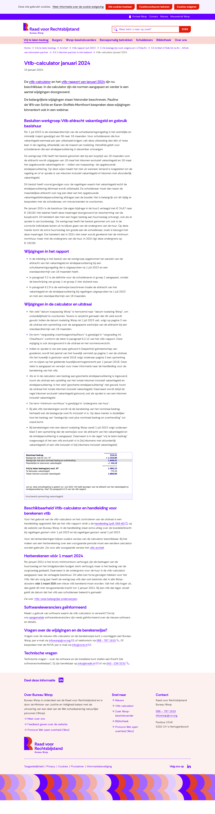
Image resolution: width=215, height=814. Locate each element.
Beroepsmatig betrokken (116, 40)
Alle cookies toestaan (120, 6)
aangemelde (36, 617)
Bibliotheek (163, 40)
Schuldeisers (144, 40)
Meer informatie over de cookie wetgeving (78, 6)
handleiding (109, 523)
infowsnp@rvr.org (60, 640)
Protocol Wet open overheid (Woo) (48, 730)
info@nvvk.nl (79, 645)
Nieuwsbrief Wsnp (180, 16)
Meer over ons (36, 718)
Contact (153, 16)
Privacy (51, 766)
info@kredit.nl (86, 663)
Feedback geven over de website (47, 724)
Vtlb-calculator (124, 706)
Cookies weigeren (187, 6)
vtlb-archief (97, 547)
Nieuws (164, 16)
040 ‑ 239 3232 (116, 663)
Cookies (63, 766)
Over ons (181, 40)
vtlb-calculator (40, 82)
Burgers (57, 40)
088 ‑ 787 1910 (106, 640)
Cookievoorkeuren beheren (154, 6)
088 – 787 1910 (166, 711)
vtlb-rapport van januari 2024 (83, 82)
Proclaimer (77, 766)
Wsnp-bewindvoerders (81, 40)
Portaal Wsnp (140, 16)
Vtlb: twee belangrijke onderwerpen (55, 599)
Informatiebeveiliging (99, 766)
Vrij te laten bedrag (36, 40)
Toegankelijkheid (34, 766)
